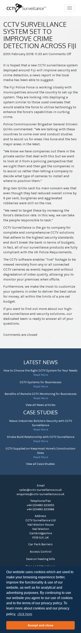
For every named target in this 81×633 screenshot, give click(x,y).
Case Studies (40, 412)
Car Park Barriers (40, 544)
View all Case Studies (40, 464)
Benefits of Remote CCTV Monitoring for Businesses (41, 394)
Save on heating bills (40, 559)
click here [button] (24, 614)
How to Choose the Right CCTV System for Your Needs (40, 370)
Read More (40, 375)
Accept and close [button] (40, 625)
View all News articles (41, 405)
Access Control (40, 551)
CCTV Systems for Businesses (40, 382)
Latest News (41, 362)
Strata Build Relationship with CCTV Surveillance (40, 437)
